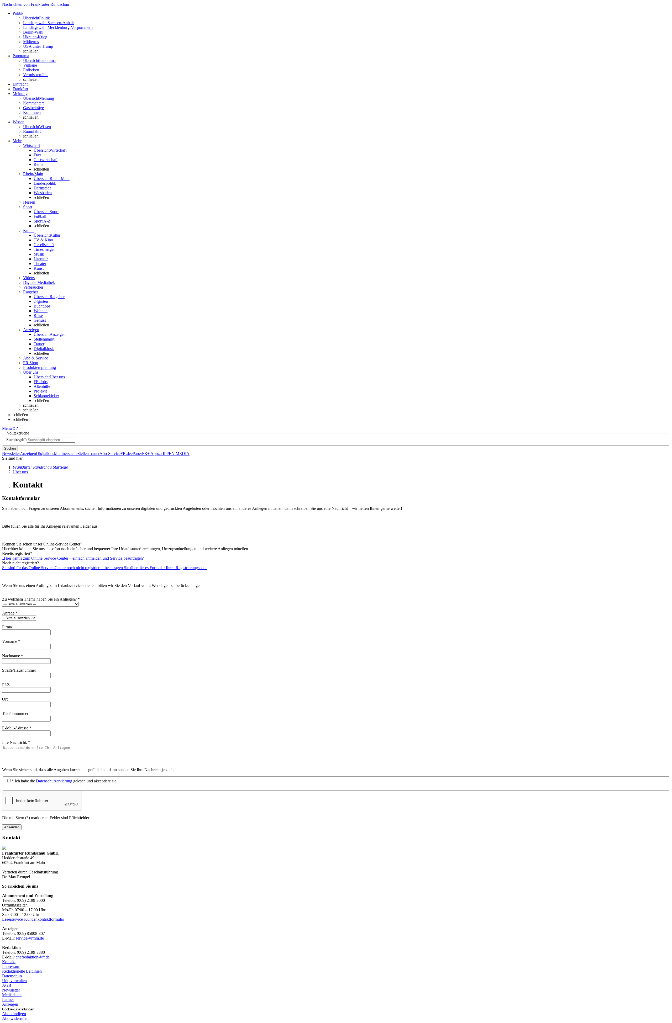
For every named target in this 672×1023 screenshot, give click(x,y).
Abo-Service (109, 453)
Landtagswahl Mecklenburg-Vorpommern (58, 27)
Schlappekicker (46, 396)
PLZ (6, 684)
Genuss (40, 320)
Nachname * (12, 656)
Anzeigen (28, 453)
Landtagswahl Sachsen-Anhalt (48, 22)
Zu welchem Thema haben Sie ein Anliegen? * (41, 599)
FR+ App (150, 453)
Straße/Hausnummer (19, 670)
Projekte (40, 391)
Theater (40, 263)
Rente (38, 164)
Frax (37, 155)
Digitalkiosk (44, 348)
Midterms (31, 41)
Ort (5, 699)
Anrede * (10, 613)
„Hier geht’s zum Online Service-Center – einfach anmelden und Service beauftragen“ (73, 558)
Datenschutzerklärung (54, 781)
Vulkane (30, 65)
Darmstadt (42, 188)
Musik (39, 254)
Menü (7, 428)
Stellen (83, 453)
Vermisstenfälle (35, 74)
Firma (7, 627)
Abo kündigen (14, 1013)
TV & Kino (43, 240)
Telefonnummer (15, 713)
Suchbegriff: (16, 439)
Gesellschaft (44, 244)
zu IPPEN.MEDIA (174, 453)
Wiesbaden (43, 192)
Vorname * (11, 641)
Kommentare (34, 103)
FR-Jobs (41, 381)
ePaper (136, 453)
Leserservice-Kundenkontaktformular (33, 919)
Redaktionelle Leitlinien (22, 971)
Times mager (44, 249)
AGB (6, 985)
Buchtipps (42, 306)
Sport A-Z (42, 221)
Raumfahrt (32, 131)
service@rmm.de (30, 938)
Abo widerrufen (15, 1018)
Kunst (39, 268)
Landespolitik (45, 183)
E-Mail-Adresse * (17, 728)
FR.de (125, 453)
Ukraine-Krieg (35, 37)
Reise (38, 315)
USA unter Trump (38, 46)
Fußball (40, 216)
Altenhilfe (42, 386)
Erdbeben (31, 70)
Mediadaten (12, 995)
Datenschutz (12, 976)
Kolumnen (32, 112)
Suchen (10, 448)
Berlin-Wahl (33, 32)
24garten (41, 301)
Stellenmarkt (44, 339)
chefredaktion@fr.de (33, 957)
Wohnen (41, 311)
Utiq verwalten (14, 980)
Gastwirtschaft (45, 159)
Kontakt (8, 962)
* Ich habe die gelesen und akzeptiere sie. (64, 781)
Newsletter (11, 453)
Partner (8, 999)
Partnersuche (66, 453)
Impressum (11, 966)
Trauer (39, 344)
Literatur (41, 259)
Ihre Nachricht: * (16, 742)
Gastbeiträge (33, 107)
